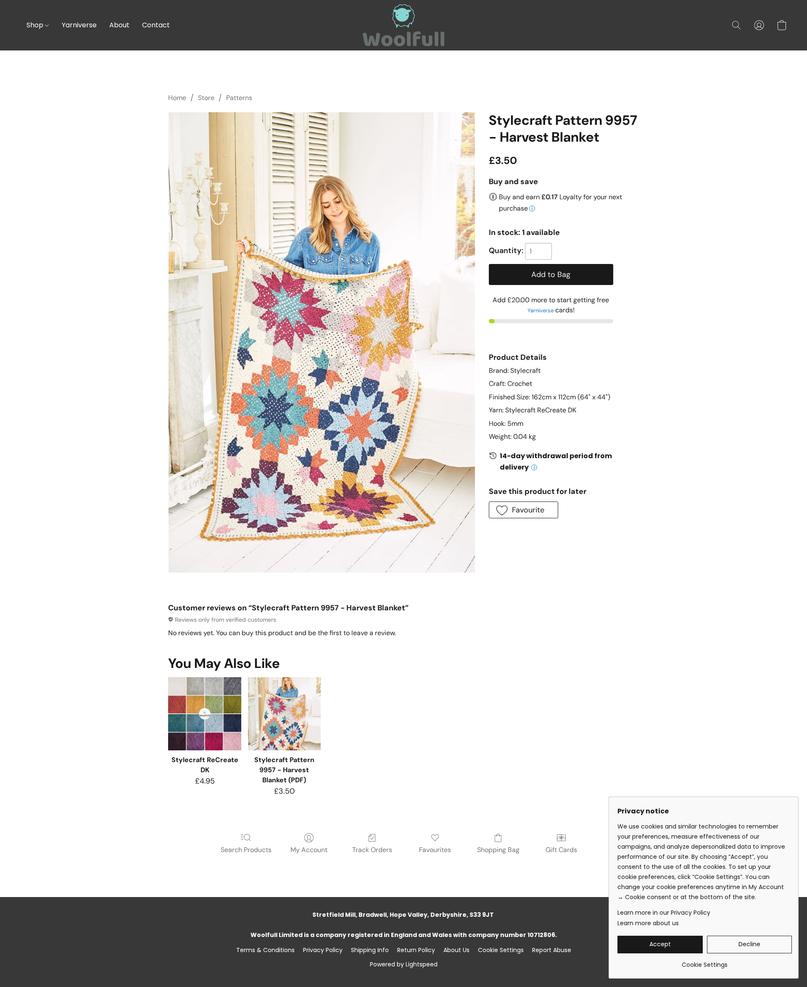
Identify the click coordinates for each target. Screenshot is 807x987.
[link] (704, 961)
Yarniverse (79, 25)
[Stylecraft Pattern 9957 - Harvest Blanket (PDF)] (284, 713)
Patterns (239, 97)
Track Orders (372, 849)
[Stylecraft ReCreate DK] (204, 713)
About (119, 25)
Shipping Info (370, 950)
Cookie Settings (501, 950)
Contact (156, 25)
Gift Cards (561, 849)
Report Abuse (551, 950)
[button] (403, 25)
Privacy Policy (323, 950)
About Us (456, 950)
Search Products (246, 849)
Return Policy (416, 950)
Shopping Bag (498, 849)
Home (177, 97)
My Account (308, 849)
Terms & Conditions (265, 950)
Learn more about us (648, 923)
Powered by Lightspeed (404, 964)
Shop (35, 25)
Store (206, 97)
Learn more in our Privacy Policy (663, 912)
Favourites (435, 849)
